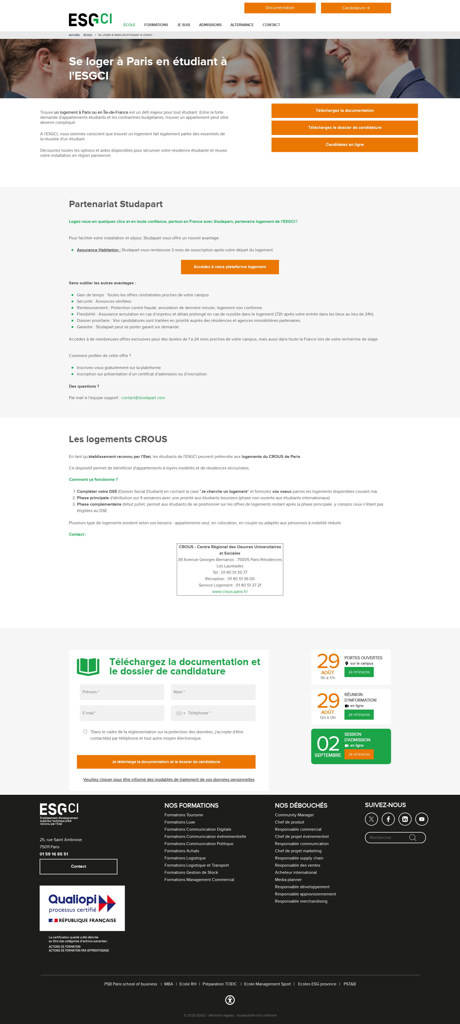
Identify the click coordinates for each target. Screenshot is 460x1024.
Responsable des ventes (297, 865)
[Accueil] (90, 25)
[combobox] (179, 713)
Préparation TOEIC (220, 984)
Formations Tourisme (184, 815)
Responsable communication (302, 843)
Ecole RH (187, 984)
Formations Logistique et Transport (197, 865)
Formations (156, 25)
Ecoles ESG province (317, 984)
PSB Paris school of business (131, 984)
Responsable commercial (298, 829)
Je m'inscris (359, 672)
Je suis (183, 25)
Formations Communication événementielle (205, 836)
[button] (230, 1001)
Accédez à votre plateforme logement (230, 266)
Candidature (353, 8)
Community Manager (294, 815)
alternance (242, 25)
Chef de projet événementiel (302, 836)
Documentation (280, 7)
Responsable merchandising (301, 901)
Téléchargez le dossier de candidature (344, 127)
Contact (271, 25)
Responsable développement (302, 887)
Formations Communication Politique (199, 843)
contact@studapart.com (143, 397)
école (129, 25)
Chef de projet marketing (298, 851)
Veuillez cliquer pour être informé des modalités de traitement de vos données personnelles (168, 779)
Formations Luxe (180, 822)
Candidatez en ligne (345, 144)
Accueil (74, 35)
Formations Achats (182, 851)
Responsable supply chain (299, 858)
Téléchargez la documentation (345, 110)
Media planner (288, 879)
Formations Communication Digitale (198, 829)
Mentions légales (221, 1015)
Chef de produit (289, 822)
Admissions (210, 25)
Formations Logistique (185, 858)
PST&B (350, 984)
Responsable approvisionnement (305, 894)
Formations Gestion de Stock (191, 872)
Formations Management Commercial (199, 879)
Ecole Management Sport (267, 984)
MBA (168, 984)
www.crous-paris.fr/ (230, 591)
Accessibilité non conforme (257, 1015)
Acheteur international (296, 872)
